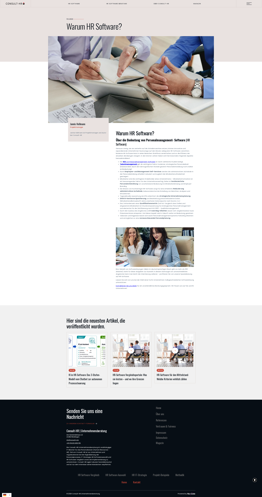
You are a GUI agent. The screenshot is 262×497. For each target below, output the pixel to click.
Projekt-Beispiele (161, 475)
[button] (74, 3)
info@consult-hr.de (73, 440)
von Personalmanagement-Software (139, 162)
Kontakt (137, 482)
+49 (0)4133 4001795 (74, 443)
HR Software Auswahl (115, 475)
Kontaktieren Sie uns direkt (126, 286)
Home (124, 482)
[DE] (6, 495)
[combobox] (6, 495)
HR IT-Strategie (139, 475)
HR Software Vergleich (88, 475)
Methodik (179, 475)
